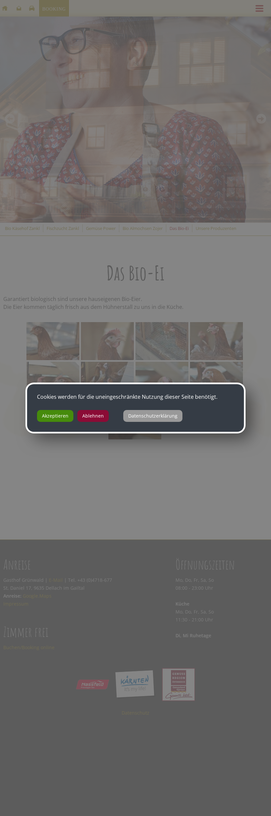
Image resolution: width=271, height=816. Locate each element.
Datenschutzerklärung (152, 416)
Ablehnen (93, 416)
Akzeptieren (55, 416)
